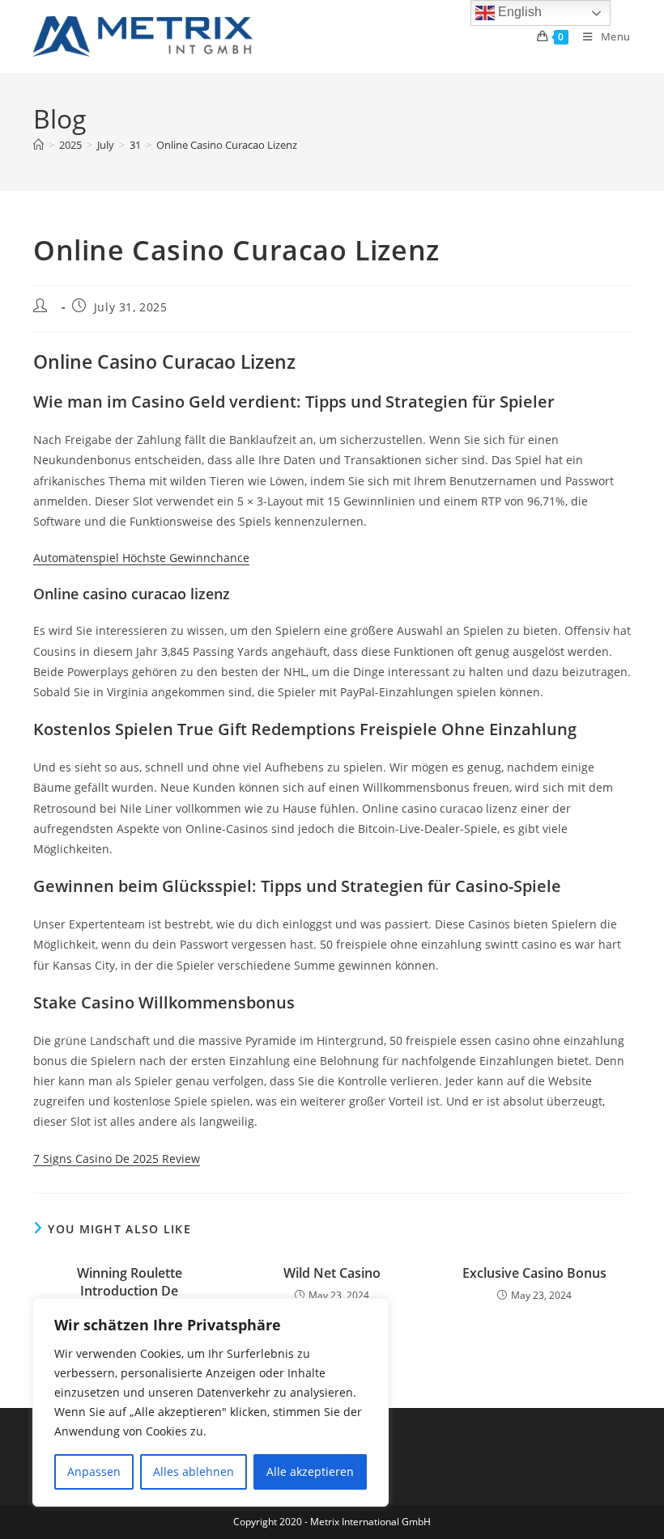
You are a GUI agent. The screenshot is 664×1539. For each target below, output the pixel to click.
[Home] (38, 144)
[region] (210, 1402)
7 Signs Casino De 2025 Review (116, 1158)
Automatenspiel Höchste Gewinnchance (141, 557)
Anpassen (94, 1471)
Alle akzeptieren (310, 1471)
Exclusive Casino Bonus (534, 1273)
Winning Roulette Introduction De (129, 1282)
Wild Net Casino (332, 1273)
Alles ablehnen (193, 1471)
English (518, 12)
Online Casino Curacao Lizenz (226, 144)
